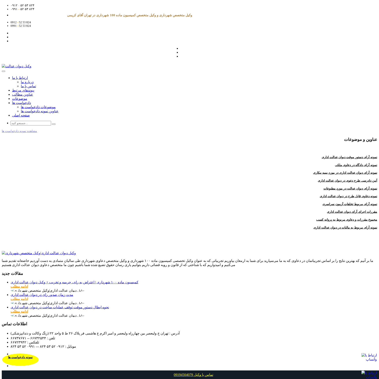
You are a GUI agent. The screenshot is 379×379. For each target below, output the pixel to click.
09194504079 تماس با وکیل (193, 375)
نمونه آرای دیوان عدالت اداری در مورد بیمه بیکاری (345, 172)
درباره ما (27, 82)
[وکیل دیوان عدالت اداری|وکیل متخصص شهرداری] (39, 253)
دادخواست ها (21, 103)
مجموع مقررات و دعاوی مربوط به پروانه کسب (346, 219)
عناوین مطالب (22, 94)
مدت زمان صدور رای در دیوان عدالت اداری (42, 295)
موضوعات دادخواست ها (38, 107)
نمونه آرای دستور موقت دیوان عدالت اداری (349, 157)
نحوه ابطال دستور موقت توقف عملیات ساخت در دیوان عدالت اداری (60, 307)
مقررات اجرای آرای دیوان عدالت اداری (352, 211)
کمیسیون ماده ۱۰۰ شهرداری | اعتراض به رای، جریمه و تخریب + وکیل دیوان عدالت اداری (74, 282)
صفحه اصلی (21, 115)
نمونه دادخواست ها (20, 357)
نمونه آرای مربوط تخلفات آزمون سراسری (349, 204)
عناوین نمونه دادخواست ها (40, 111)
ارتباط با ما (20, 78)
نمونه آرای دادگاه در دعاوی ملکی (356, 165)
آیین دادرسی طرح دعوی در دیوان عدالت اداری (347, 180)
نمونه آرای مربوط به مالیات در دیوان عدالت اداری (345, 227)
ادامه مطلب (19, 286)
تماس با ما (28, 86)
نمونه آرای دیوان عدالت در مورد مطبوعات (350, 188)
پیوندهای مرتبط (23, 90)
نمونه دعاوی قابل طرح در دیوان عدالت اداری (348, 196)
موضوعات (19, 98)
